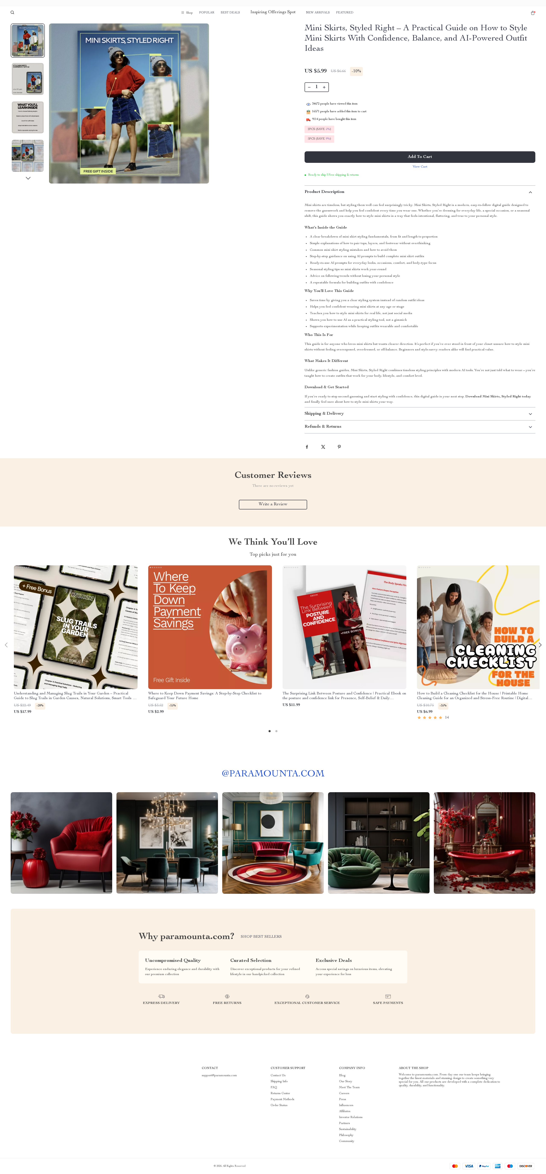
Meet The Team (349, 1087)
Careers (344, 1093)
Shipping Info (279, 1081)
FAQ (274, 1087)
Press (342, 1099)
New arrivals (318, 12)
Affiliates (344, 1111)
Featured (344, 12)
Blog (342, 1075)
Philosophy (346, 1135)
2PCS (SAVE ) (319, 129)
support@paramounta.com (219, 1075)
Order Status (279, 1105)
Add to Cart (420, 157)
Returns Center (280, 1093)
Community (346, 1141)
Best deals (230, 12)
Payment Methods (282, 1099)
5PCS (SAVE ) (319, 138)
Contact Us (278, 1075)
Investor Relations (351, 1117)
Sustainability (347, 1129)
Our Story (345, 1081)
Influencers (346, 1105)
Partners (344, 1123)
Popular (206, 12)
